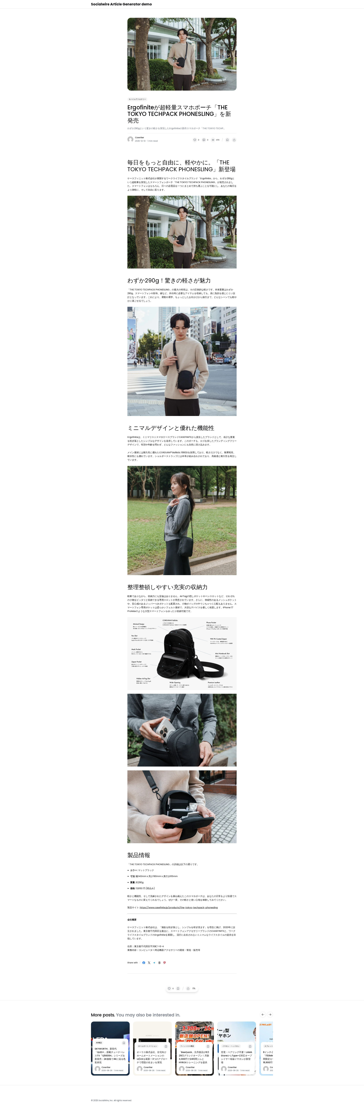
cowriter (139, 137)
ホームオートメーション (147, 1046)
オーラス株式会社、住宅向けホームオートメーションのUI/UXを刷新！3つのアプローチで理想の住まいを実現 (152, 1057)
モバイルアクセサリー (137, 99)
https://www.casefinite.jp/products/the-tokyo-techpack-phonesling (179, 907)
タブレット (268, 1046)
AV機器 (99, 1042)
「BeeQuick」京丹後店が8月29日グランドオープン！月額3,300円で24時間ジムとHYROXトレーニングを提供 (194, 1057)
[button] (195, 140)
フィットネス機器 (187, 1046)
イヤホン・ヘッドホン (230, 1046)
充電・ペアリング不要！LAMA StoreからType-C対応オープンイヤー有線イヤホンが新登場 (236, 1057)
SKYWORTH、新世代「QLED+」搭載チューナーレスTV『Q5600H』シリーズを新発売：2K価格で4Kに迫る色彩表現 (110, 1055)
